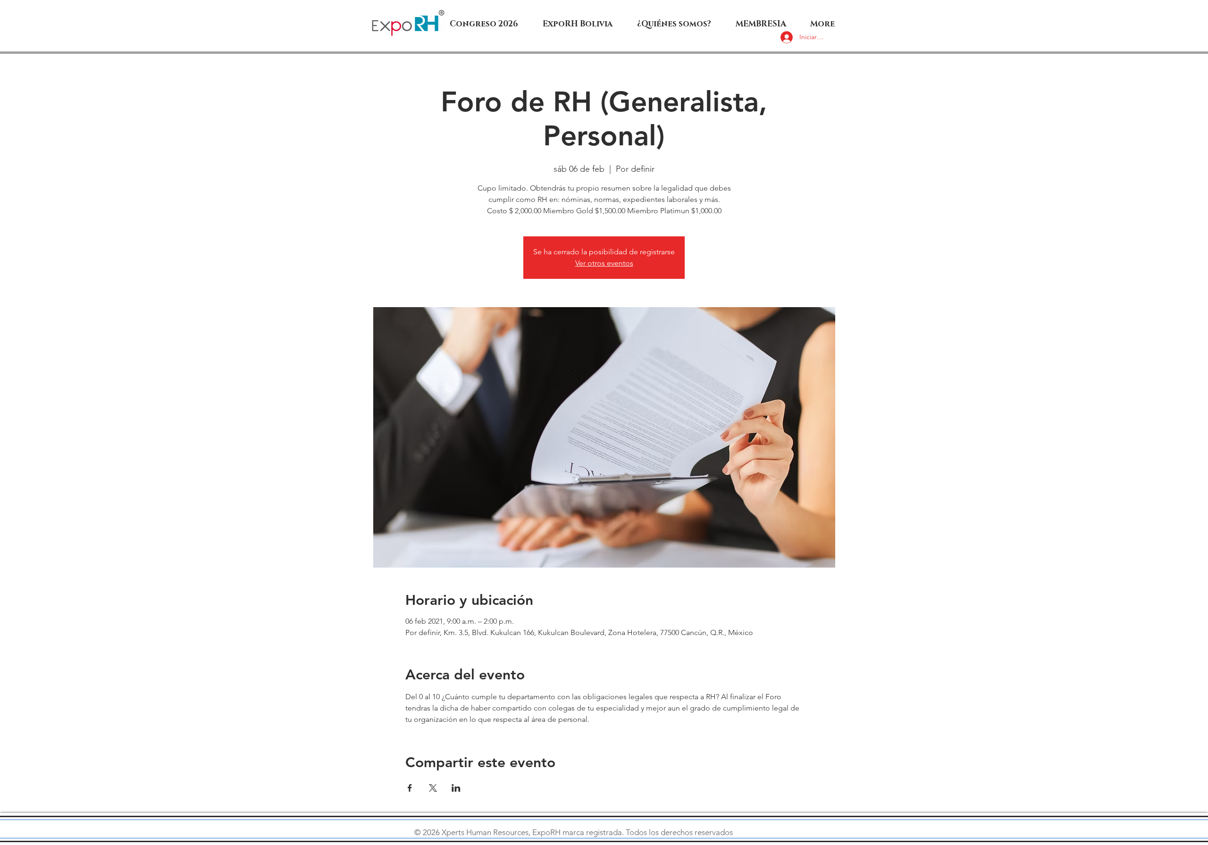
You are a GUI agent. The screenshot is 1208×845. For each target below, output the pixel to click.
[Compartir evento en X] (432, 788)
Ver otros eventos (604, 263)
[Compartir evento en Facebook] (409, 788)
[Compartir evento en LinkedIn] (456, 788)
